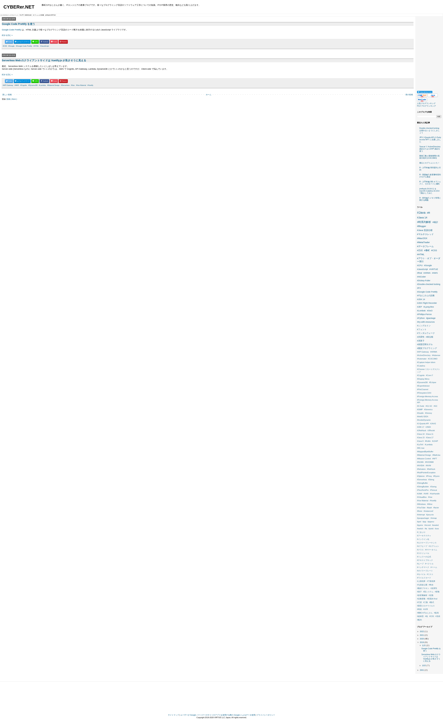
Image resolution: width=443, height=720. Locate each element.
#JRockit (431, 430)
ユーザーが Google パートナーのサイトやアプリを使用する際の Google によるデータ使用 (217, 715)
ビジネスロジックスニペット (10, 15)
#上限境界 (421, 581)
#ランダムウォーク (426, 333)
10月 (424, 665)
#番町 (427, 250)
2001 (422, 670)
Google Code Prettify (11, 30)
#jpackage (431, 318)
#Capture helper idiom (426, 362)
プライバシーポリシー (266, 715)
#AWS (17, 85)
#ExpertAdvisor (423, 386)
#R (428, 212)
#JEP (419, 307)
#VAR (426, 494)
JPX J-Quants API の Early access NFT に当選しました (430, 139)
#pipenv (431, 522)
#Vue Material (81, 85)
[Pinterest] (63, 42)
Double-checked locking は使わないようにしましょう (429, 130)
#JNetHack (421, 430)
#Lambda (42, 85)
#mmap (434, 518)
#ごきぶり (421, 532)
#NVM (428, 466)
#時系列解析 (424, 222)
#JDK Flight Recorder (427, 303)
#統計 (435, 222)
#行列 (431, 616)
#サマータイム (431, 550)
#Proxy (429, 476)
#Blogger (421, 226)
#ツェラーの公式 (424, 557)
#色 (426, 616)
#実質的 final (432, 599)
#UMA (419, 494)
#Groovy (428, 413)
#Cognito (23, 85)
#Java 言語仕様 (425, 230)
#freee (419, 511)
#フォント (422, 329)
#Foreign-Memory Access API (427, 401)
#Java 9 (420, 441)
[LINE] (35, 42)
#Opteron (421, 476)
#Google (11, 46)
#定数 (431, 595)
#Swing (433, 487)
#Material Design (53, 85)
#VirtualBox (422, 497)
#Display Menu (423, 379)
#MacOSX (422, 238)
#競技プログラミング (427, 348)
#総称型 (420, 616)
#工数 (425, 602)
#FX (419, 288)
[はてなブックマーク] (22, 42)
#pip (424, 522)
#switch (420, 529)
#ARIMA (433, 352)
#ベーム (434, 567)
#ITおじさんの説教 (426, 295)
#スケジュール (423, 553)
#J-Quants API (423, 424)
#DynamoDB (32, 85)
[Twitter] (9, 42)
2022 (422, 631)
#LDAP (435, 441)
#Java (421, 212)
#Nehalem (421, 469)
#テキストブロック (425, 560)
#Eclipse (432, 382)
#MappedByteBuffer (425, 452)
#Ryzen (436, 476)
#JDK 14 (421, 299)
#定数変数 (421, 599)
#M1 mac (421, 448)
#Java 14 (422, 217)
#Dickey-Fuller (423, 280)
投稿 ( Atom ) (11, 99)
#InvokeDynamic (424, 420)
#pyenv (420, 525)
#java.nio (430, 515)
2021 (422, 635)
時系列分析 (28, 15)
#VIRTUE (433, 269)
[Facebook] (44, 42)
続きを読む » (7, 35)
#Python (421, 318)
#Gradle (420, 413)
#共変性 (420, 337)
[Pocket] (54, 42)
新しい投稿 (7, 95)
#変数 (437, 592)
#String (431, 480)
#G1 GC (429, 406)
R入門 (22, 15)
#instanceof (428, 511)
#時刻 (419, 609)
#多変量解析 (422, 595)
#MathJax (436, 455)
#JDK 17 (420, 427)
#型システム (428, 592)
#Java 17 (429, 438)
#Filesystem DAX (424, 393)
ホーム (208, 95)
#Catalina (421, 366)
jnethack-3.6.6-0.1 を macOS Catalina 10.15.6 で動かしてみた (429, 191)
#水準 (425, 609)
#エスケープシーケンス (427, 543)
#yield (430, 529)
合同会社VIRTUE (50, 15)
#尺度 (419, 602)
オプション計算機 (38, 15)
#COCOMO (432, 359)
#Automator (422, 359)
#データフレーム (425, 246)
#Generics (428, 410)
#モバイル (421, 574)
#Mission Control (424, 459)
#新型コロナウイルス (426, 606)
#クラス (420, 550)
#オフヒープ (422, 546)
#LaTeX (420, 445)
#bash (429, 508)
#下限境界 (431, 581)
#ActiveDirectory (424, 355)
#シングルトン (424, 325)
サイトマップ (173, 715)
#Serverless (65, 85)
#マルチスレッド (425, 234)
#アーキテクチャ (424, 536)
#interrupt (421, 515)
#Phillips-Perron (424, 314)
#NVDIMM (429, 462)
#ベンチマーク (423, 567)
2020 (422, 639)
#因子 (419, 592)
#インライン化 (423, 539)
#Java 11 (429, 434)
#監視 (436, 613)
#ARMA (427, 273)
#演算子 (420, 341)
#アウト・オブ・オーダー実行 (428, 260)
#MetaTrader (423, 242)
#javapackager (423, 518)
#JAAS (433, 424)
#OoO (430, 310)
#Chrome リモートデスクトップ (428, 370)
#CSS (5, 46)
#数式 (431, 602)
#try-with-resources (426, 322)
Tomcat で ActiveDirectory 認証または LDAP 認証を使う (429, 149)
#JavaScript (44, 46)
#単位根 (429, 337)
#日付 (420, 250)
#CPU (420, 265)
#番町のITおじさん (425, 613)
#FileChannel (422, 389)
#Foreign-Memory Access (427, 396)
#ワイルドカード (424, 578)
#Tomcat (433, 490)
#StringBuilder (423, 487)
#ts (426, 529)
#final (419, 273)
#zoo (437, 529)
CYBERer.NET (18, 6)
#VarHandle (435, 494)
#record (427, 525)
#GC (435, 406)
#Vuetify (90, 85)
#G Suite (420, 406)
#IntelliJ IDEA (422, 417)
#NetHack (431, 469)
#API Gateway (8, 85)
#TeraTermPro (423, 490)
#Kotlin (428, 441)
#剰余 (431, 585)
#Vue (73, 85)
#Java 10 (421, 434)
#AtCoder (421, 277)
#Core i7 (429, 375)
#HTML (36, 46)
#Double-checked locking (428, 284)
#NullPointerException (426, 473)
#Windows (421, 504)
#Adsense (436, 355)
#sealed (435, 525)
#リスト (430, 574)
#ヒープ (420, 564)
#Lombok (421, 310)
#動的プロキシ (423, 588)
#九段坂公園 (422, 585)
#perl (419, 522)
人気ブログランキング (426, 103)
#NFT (434, 459)
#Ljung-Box (428, 307)
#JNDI (428, 427)
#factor (436, 508)
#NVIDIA (420, 466)
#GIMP (420, 410)
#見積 (437, 616)
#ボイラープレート (425, 571)
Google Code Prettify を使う (18, 23)
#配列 (419, 620)
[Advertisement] (429, 52)
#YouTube (421, 508)
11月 (424, 645)
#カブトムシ (434, 546)
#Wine (429, 504)
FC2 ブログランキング (426, 106)
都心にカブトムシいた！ (429, 163)
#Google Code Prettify (24, 46)
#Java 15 (421, 438)
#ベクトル (429, 564)
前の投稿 (409, 95)
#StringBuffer (422, 483)
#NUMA (420, 462)
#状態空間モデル (425, 344)
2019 (422, 642)
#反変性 (434, 588)
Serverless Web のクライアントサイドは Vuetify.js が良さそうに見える (44, 60)
